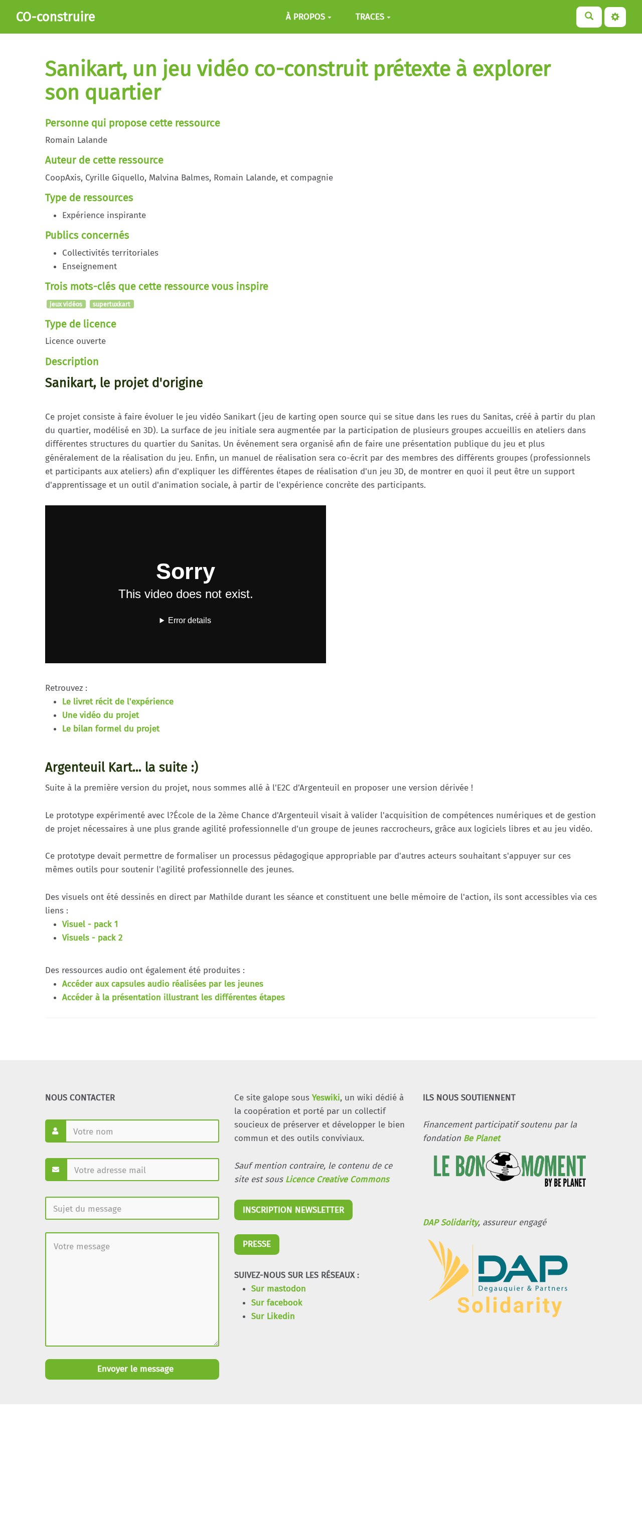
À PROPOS (305, 17)
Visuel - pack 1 (90, 924)
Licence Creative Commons (337, 1179)
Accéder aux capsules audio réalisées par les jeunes (162, 984)
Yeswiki (326, 1097)
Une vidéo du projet (100, 715)
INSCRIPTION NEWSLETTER (293, 1210)
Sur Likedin (273, 1316)
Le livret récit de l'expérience (118, 701)
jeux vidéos (66, 304)
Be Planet (481, 1138)
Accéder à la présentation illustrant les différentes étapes (173, 997)
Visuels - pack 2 (92, 937)
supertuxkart (111, 304)
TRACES (370, 17)
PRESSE (257, 1244)
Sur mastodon (278, 1288)
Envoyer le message (134, 1369)
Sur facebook (276, 1302)
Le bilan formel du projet (110, 728)
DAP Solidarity (450, 1222)
